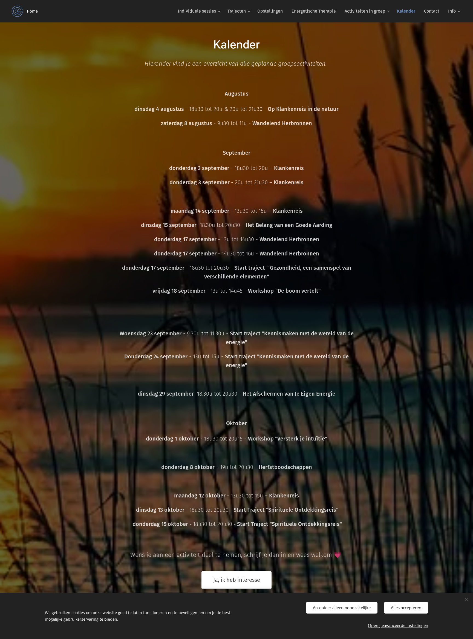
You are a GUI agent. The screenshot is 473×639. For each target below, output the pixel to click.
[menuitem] (200, 11)
